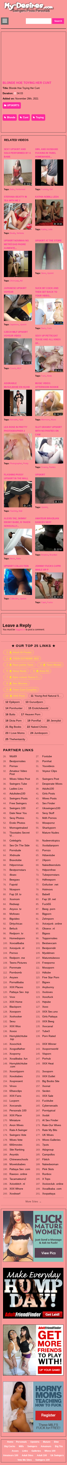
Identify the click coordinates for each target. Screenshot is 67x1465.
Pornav (13, 766)
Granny (44, 467)
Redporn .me (17, 957)
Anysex (13, 977)
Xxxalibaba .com (52, 1188)
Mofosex (14, 913)
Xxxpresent (16, 1081)
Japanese (14, 324)
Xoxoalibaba (16, 943)
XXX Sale (47, 1095)
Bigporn (46, 913)
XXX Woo (15, 1026)
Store (43, 273)
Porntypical (48, 1110)
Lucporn (14, 1100)
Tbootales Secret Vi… (19, 834)
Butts (10, 714)
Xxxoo (13, 1031)
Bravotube (15, 860)
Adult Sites (27, 1455)
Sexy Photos (16, 817)
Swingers (32, 1446)
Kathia (44, 229)
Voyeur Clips (49, 770)
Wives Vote (16, 1139)
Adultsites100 (17, 793)
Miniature (14, 1120)
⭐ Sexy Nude (16, 670)
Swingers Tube (18, 783)
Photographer (16, 463)
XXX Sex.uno (50, 1011)
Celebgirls (15, 840)
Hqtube (46, 1001)
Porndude (15, 850)
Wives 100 (49, 1451)
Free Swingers (18, 803)
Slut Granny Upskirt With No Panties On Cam (48, 431)
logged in (20, 629)
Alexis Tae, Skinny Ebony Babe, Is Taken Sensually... (17, 522)
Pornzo (46, 850)
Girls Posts (48, 793)
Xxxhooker (15, 1016)
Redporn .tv (16, 933)
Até (21, 281)
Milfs (21, 1446)
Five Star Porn (50, 977)
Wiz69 (13, 756)
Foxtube (47, 756)
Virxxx (13, 1086)
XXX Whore (16, 1188)
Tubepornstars (50, 874)
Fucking (44, 189)
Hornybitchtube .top (18, 1038)
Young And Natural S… (46, 695)
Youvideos (48, 766)
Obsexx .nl (48, 928)
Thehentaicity (15, 739)
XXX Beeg (48, 1021)
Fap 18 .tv (15, 894)
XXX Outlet (48, 1076)
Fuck (43, 376)
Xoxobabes (16, 1076)
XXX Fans (15, 1095)
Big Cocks (9, 1446)
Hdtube (46, 972)
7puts (45, 1144)
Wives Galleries (51, 1139)
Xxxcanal (47, 1026)
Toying (39, 117)
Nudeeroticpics (51, 840)
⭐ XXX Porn (15, 695)
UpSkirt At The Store (48, 240)
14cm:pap (14, 281)
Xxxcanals (15, 1105)
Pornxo (13, 952)
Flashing (13, 511)
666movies (15, 1144)
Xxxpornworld (50, 1048)
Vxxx (12, 996)
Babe (12, 189)
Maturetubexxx (51, 957)
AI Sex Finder (50, 1120)
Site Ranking (16, 1149)
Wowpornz (48, 822)
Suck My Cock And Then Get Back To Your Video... (46, 292)
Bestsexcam (49, 943)
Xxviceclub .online (52, 1183)
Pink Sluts (48, 1169)
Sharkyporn (49, 827)
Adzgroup (48, 1149)
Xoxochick (15, 1043)
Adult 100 (42, 1455)
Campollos (48, 1154)
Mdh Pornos (49, 817)
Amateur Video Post (18, 772)
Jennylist (54, 720)
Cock (49, 328)
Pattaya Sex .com (19, 1169)
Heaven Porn (30, 714)
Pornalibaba (16, 982)
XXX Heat (48, 1063)
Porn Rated (49, 1036)
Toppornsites (49, 938)
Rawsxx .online (18, 1173)
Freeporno (48, 962)
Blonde (10, 117)
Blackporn (15, 1006)
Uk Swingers (57, 1455)
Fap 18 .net (49, 899)
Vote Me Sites (24, 1460)
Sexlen (46, 1090)
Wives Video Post (19, 778)
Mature (46, 1442)
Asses (15, 1451)
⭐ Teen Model (50, 664)
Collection (14, 598)
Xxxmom (14, 899)
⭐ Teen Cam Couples (22, 689)
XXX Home (15, 1001)
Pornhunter (14, 708)
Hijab (21, 419)
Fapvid (13, 884)
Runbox (46, 1173)
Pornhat (47, 761)
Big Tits (59, 1446)
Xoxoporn (15, 1011)
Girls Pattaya (49, 1016)
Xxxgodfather (17, 1048)
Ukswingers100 (51, 808)
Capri (43, 602)
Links (25, 1451)
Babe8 (46, 894)
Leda (50, 229)
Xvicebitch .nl (17, 1183)
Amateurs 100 (10, 1455)
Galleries (36, 1451)
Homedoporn (17, 938)
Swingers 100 (17, 808)
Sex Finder (48, 803)
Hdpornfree (49, 869)
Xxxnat (46, 1086)
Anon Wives (16, 1125)
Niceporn (14, 889)
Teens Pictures (18, 962)
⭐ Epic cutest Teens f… (23, 677)
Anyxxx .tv (15, 908)
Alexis (12, 558)
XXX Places (16, 987)
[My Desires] (29, 12)
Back (43, 328)
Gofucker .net (50, 884)
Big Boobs (13, 726)
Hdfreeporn (49, 879)
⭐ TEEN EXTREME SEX (23, 658)
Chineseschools (18, 1159)
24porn (46, 860)
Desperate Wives (52, 783)
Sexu (12, 1021)
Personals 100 (17, 1110)
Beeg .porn (48, 908)
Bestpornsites (17, 761)
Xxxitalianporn (50, 845)
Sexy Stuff (48, 813)
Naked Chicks (37, 726)
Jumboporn (39, 732)
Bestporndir (49, 948)
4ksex (12, 874)
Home (10, 1442)
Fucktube (47, 1100)
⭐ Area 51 (41, 670)
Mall (20, 511)
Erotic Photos (17, 822)
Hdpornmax (16, 864)
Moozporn (48, 967)
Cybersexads (50, 1105)
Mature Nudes (50, 832)
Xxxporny (14, 1053)
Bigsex (46, 982)
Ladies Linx (16, 788)
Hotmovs (47, 889)
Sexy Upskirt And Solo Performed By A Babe (17, 153)
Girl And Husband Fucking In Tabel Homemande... (46, 153)
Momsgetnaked (18, 827)
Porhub (46, 1058)
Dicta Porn (13, 720)
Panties (52, 467)
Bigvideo (14, 918)
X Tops (46, 1178)
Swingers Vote (17, 1134)
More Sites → (33, 1201)
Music (53, 419)
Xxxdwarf (14, 1193)
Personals (21, 1442)
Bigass (46, 933)
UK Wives (48, 1134)
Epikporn (12, 701)
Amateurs (46, 1446)
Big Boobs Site (50, 1081)
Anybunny (48, 987)
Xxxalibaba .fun (18, 1058)
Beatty (12, 233)
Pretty (25, 463)
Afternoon (45, 419)
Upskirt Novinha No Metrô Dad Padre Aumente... (16, 244)
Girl (51, 189)
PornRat (34, 720)
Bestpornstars (17, 869)
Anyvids (14, 1154)
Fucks (50, 602)
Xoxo (45, 1006)
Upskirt (50, 273)
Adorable (14, 419)
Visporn (46, 1053)
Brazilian (53, 555)
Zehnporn (48, 918)
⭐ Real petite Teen (20, 664)
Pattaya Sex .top (19, 992)
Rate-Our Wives (51, 1125)
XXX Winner (49, 1043)
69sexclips (15, 1090)
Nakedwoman (50, 1164)
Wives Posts (49, 798)
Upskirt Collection (16, 566)
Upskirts (34, 1442)
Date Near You (18, 813)
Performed (20, 189)
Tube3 (46, 1031)
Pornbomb (15, 972)
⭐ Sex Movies (17, 683)
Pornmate (15, 967)
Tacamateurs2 (17, 1178)
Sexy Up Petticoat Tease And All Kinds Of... (48, 339)
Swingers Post (50, 778)
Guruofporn (34, 701)
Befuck (13, 928)
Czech (13, 368)
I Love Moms (15, 732)
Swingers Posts (18, 798)
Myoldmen (48, 952)
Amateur (44, 555)
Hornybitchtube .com (18, 1065)
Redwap (14, 904)
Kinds (49, 376)
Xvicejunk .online (52, 923)
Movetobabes (17, 1164)
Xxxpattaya (48, 1193)
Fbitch (46, 1159)
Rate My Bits (49, 1130)
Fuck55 (46, 904)
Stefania (20, 233)
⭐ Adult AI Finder (19, 652)
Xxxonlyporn (16, 1071)
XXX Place (15, 1115)
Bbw (56, 1442)
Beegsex (14, 879)
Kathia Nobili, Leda (47, 197)
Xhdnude (14, 855)
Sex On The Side (19, 845)
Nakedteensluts (51, 864)
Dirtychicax (15, 923)
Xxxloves (47, 992)
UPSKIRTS (12, 105)
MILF (19, 368)
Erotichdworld (38, 708)
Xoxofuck (47, 996)
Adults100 (48, 788)
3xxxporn (47, 1071)
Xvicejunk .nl (16, 948)
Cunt (25, 117)
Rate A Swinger (18, 1130)
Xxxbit (45, 1115)
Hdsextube (48, 855)
